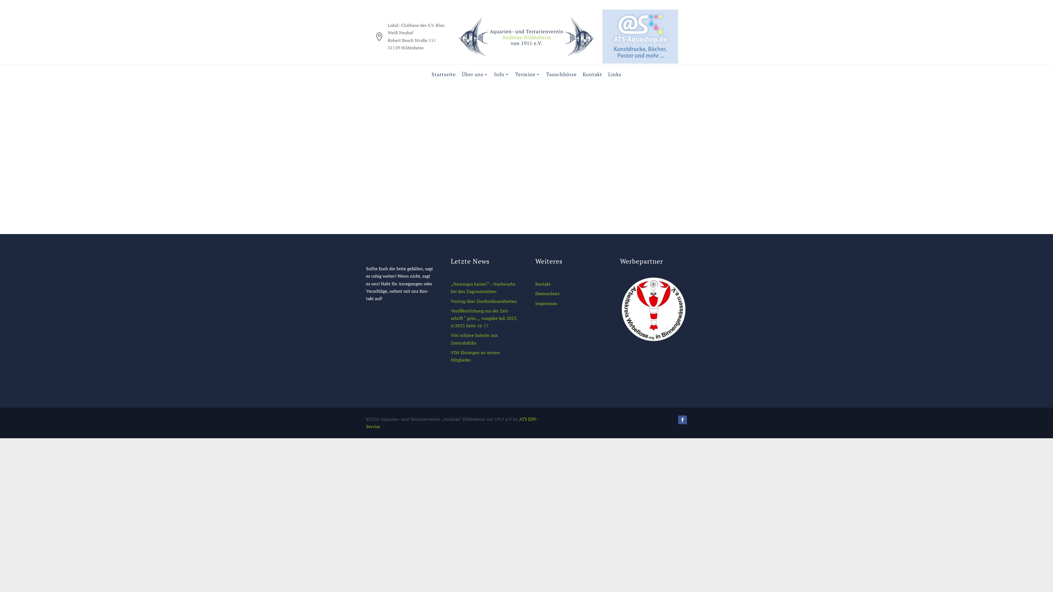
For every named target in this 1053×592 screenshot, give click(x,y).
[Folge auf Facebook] (682, 419)
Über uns (472, 74)
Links (614, 74)
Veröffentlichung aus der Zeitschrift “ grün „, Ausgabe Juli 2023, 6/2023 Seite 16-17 (484, 318)
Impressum (546, 303)
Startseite (444, 74)
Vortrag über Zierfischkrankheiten (484, 301)
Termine (525, 74)
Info (499, 74)
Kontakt (592, 74)
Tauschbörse (561, 74)
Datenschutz (547, 294)
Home (499, 144)
